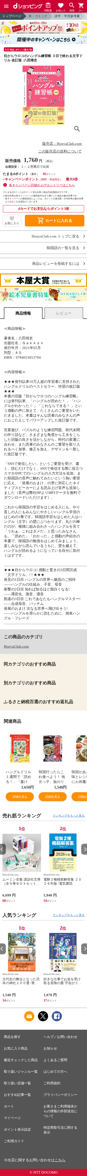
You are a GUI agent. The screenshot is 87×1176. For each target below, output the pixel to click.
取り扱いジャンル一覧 (21, 1071)
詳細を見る (20, 796)
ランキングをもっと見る (69, 815)
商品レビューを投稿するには (55, 264)
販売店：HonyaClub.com (62, 144)
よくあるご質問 (55, 1060)
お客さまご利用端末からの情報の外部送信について (60, 1111)
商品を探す (12, 1037)
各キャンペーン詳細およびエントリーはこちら (42, 185)
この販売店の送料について (60, 151)
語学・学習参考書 (67, 16)
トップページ (11, 16)
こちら (60, 1160)
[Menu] (6, 6)
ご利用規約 (52, 1083)
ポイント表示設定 (17, 1129)
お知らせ (50, 1048)
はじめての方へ (55, 1071)
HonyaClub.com (16, 646)
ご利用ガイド (14, 1141)
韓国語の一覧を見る (63, 248)
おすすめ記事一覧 (17, 1095)
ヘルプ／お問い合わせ (60, 1037)
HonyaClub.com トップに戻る (55, 236)
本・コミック (38, 16)
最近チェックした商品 (21, 1060)
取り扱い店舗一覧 (17, 1083)
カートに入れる (54, 220)
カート (9, 1106)
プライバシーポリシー (60, 1095)
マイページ (12, 1118)
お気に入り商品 (16, 1048)
